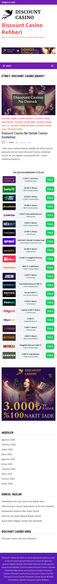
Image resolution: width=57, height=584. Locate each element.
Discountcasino (15, 129)
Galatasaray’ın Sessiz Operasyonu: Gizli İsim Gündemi (28, 506)
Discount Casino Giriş (25, 122)
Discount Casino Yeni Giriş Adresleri (19, 538)
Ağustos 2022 (8, 459)
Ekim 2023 (7, 454)
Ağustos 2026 (8, 439)
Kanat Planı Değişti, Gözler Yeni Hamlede (22, 520)
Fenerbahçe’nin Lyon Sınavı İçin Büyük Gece (23, 501)
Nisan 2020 (7, 483)
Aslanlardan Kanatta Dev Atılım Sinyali (20, 511)
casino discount (26, 118)
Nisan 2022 (7, 464)
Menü (8, 65)
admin (11, 142)
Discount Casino (9, 118)
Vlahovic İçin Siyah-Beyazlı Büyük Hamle (21, 515)
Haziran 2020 (8, 478)
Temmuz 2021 (9, 468)
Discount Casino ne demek (23, 125)
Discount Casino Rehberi (22, 28)
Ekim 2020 (7, 473)
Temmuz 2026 (9, 444)
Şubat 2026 (7, 449)
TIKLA (50, 179)
